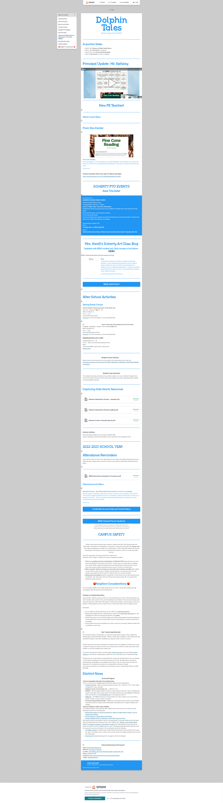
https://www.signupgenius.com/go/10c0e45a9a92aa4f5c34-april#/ (102, 176)
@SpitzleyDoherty (93, 757)
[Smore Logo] (90, 2)
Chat (88, 687)
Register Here (87, 348)
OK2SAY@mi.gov (106, 695)
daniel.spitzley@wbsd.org (94, 748)
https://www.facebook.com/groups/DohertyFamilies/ (105, 755)
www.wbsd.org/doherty (95, 749)
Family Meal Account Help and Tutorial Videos (111, 509)
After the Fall (89, 736)
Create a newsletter (95, 798)
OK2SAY (129, 693)
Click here (85, 318)
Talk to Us (88, 697)
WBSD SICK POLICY (111, 284)
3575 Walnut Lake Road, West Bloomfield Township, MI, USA (106, 751)
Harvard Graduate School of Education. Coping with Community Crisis (105, 718)
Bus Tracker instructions (116, 652)
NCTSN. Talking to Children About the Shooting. (98, 716)
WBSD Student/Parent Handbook (111, 521)
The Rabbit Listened (91, 730)
